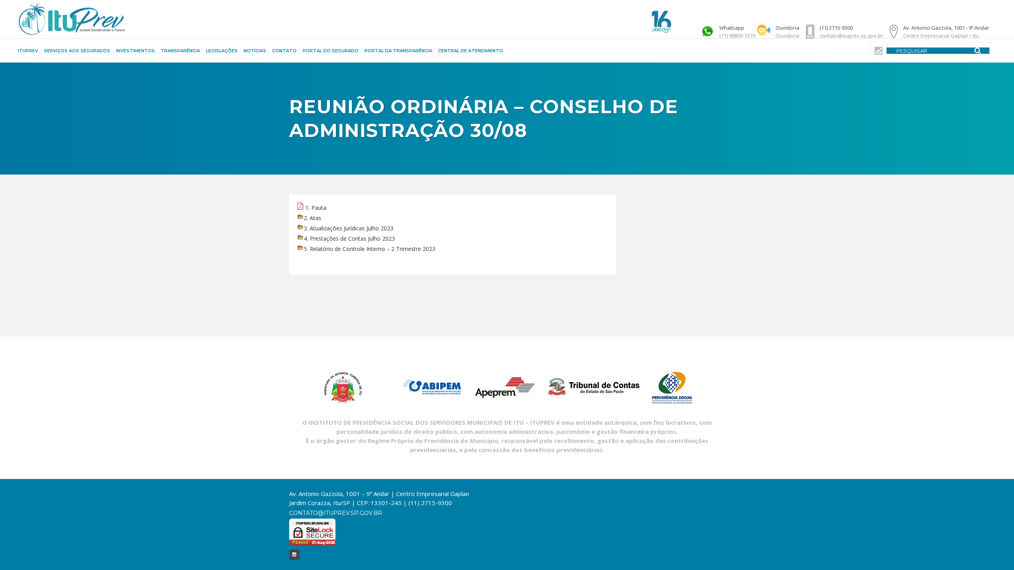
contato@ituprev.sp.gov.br (335, 513)
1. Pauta (315, 207)
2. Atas (312, 218)
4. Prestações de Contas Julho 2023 (349, 238)
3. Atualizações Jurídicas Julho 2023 (348, 228)
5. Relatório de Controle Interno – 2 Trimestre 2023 (369, 249)
